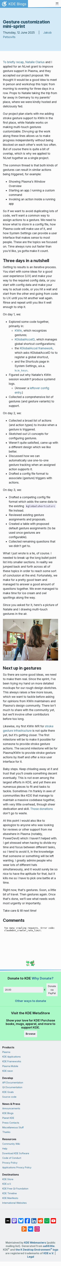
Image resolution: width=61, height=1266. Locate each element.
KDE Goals (8, 1092)
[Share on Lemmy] (46, 1219)
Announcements (11, 1108)
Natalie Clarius (35, 62)
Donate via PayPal (52, 990)
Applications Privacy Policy (16, 1167)
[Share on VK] (30, 1227)
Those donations (41, 809)
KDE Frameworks (11, 1061)
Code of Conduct (11, 1158)
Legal (30, 1256)
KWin (18, 330)
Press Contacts (10, 1122)
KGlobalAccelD (25, 339)
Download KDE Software (15, 1153)
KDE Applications (11, 1056)
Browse (30, 1033)
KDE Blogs (8, 1113)
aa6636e (48, 1246)
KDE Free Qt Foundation (15, 1188)
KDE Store (7, 1179)
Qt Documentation (12, 1087)
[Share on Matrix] (7, 1219)
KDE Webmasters (35, 1242)
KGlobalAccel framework (36, 348)
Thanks (6, 1132)
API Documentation (12, 1082)
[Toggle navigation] (57, 4)
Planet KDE (8, 1118)
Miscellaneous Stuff (13, 1127)
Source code (9, 1096)
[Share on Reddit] (40, 1219)
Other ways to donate (30, 1001)
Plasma (6, 1052)
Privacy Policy (9, 1162)
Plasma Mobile (10, 1066)
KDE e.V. (6, 1183)
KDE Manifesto (10, 1198)
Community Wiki (11, 1143)
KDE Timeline (9, 1193)
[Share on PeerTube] (24, 1227)
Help (4, 1148)
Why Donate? (43, 978)
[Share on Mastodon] (14, 1219)
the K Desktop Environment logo (36, 1249)
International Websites (14, 1202)
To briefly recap (13, 62)
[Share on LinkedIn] (33, 1219)
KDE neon (7, 1070)
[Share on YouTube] (53, 1219)
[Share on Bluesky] (20, 1219)
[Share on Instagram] (37, 1227)
